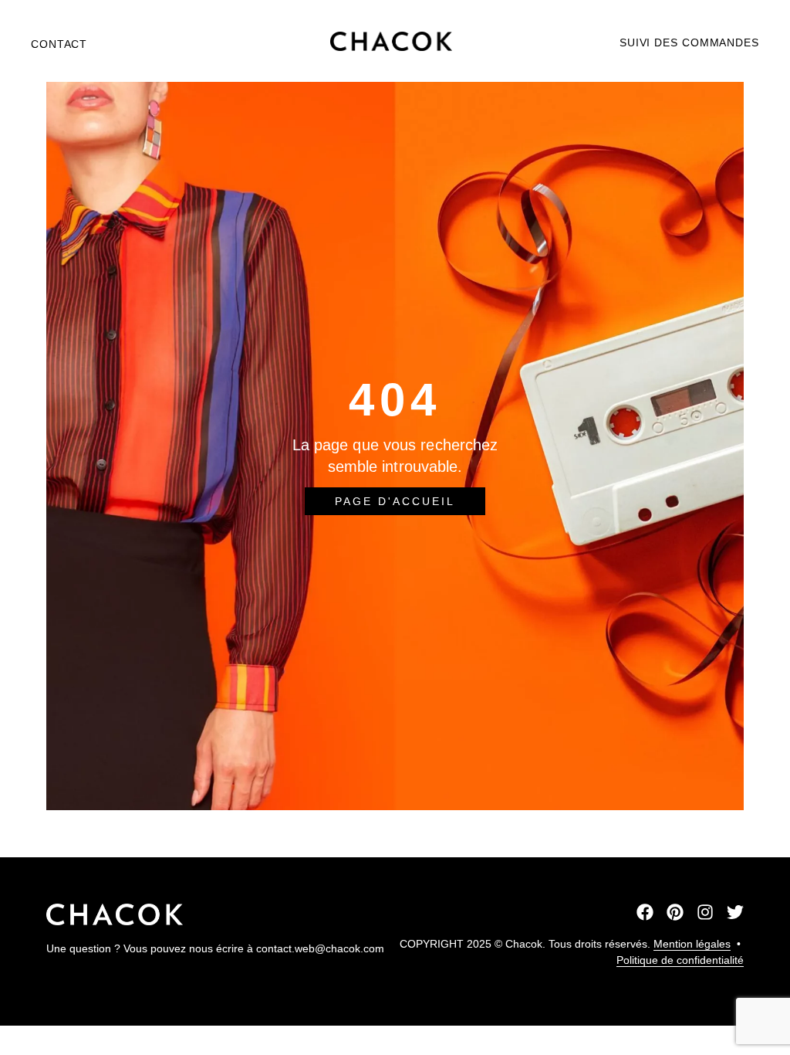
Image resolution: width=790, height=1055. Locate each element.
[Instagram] (705, 912)
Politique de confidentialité (680, 960)
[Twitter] (735, 912)
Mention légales (692, 944)
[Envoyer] (395, 834)
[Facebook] (644, 912)
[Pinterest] (675, 912)
